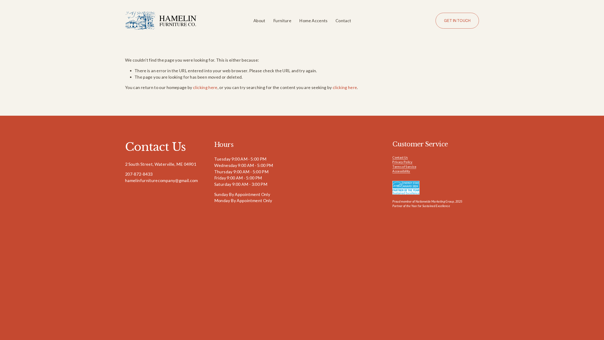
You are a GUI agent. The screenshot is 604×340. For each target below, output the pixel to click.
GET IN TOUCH (457, 21)
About (259, 20)
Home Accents (313, 20)
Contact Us (400, 157)
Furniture (282, 20)
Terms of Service (404, 167)
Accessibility (401, 171)
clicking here (205, 87)
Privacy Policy (402, 162)
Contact (343, 20)
